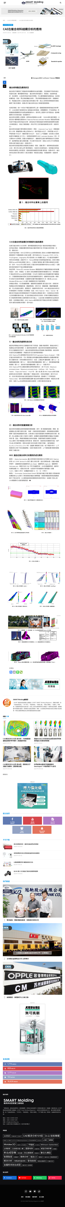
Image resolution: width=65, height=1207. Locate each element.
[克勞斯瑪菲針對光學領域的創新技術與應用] (7, 855)
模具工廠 (47, 1157)
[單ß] (5, 3)
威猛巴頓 (37, 1148)
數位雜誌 (28, 1197)
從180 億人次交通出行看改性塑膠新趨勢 (26, 871)
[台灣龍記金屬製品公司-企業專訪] (32, 939)
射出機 (20, 1153)
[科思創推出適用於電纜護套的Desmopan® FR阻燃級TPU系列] (48, 754)
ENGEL (5, 1140)
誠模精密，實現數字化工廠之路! (18, 997)
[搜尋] (60, 3)
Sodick (24, 1145)
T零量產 (31, 1145)
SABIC (19, 1145)
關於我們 (34, 1197)
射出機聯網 (28, 1153)
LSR (45, 1140)
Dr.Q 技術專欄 (52, 1136)
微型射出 (37, 1153)
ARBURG (14, 1136)
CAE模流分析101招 (33, 1135)
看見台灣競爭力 (42, 1161)
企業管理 (7, 1149)
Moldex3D (10, 1144)
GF (14, 1140)
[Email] (4, 86)
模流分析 (8, 1161)
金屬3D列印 (50, 1161)
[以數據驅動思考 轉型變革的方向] (7, 864)
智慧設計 (16, 1157)
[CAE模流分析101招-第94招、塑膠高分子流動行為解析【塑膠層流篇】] (17, 754)
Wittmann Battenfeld (49, 1145)
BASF (19, 1136)
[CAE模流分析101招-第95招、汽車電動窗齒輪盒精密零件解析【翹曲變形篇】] (17, 728)
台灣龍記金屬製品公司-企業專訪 (18, 959)
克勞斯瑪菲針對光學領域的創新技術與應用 (26, 853)
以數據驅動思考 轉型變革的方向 (23, 862)
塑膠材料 (29, 1148)
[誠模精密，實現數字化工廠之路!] (32, 978)
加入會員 (41, 1197)
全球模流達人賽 (17, 1149)
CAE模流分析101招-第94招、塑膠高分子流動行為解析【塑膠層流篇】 (16, 765)
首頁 (22, 1197)
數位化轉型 (46, 1153)
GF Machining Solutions (22, 1140)
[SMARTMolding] (32, 2)
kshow (39, 1140)
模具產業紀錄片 (54, 1157)
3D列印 (7, 1136)
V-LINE (37, 1145)
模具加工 (41, 1157)
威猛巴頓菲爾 (46, 1149)
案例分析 (24, 1157)
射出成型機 (10, 1152)
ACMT (42, 1201)
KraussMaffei (32, 1140)
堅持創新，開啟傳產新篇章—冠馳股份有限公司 (23, 920)
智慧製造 (8, 1157)
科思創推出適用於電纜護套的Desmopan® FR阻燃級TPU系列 (45, 765)
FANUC (10, 1140)
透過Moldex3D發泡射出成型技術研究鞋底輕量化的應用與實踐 (47, 740)
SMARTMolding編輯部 (20, 699)
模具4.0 (33, 1157)
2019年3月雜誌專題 (8, 25)
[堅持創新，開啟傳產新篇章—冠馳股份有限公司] (32, 901)
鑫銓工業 (24, 1165)
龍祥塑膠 (30, 1165)
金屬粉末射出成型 (12, 1165)
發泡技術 (32, 1161)
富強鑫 (54, 1148)
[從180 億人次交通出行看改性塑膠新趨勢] (7, 873)
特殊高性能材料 (20, 1161)
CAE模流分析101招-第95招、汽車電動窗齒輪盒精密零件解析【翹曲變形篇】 (16, 740)
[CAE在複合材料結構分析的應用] (32, 55)
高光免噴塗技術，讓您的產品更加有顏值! (26, 844)
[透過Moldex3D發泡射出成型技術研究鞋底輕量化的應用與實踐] (48, 728)
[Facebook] (4, 82)
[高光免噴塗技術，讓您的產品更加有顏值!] (7, 846)
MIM (51, 1140)
